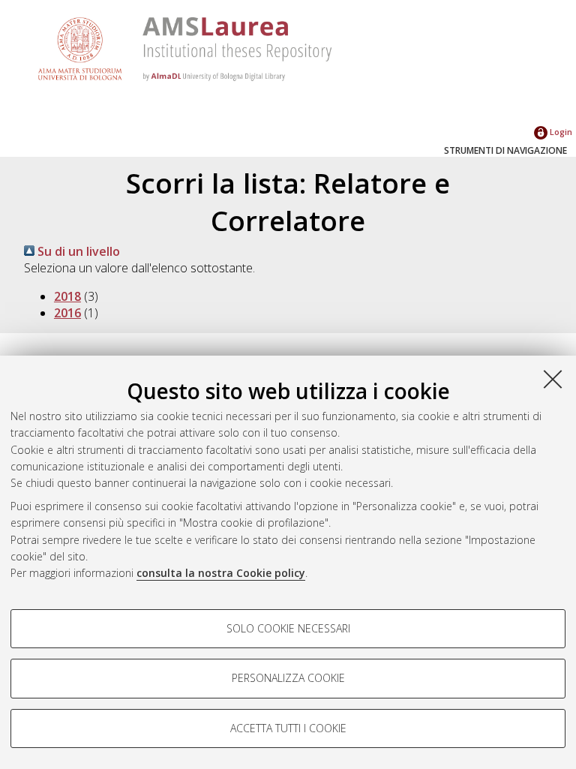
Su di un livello (77, 251)
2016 (67, 313)
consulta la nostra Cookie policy (220, 573)
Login (560, 131)
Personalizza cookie (288, 678)
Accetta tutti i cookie (288, 728)
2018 (67, 296)
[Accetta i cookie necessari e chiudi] (553, 379)
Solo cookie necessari (288, 628)
